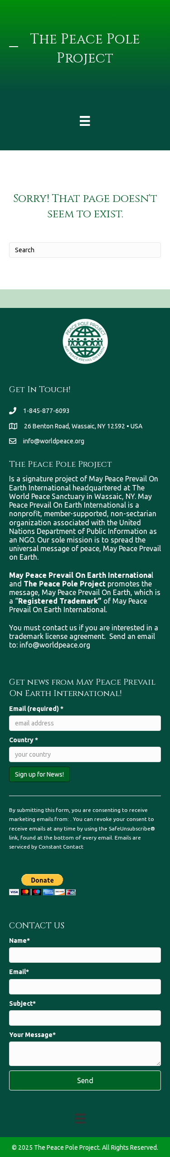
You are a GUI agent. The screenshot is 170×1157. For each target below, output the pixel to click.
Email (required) (36, 708)
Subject (21, 1003)
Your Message (31, 1034)
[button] (85, 1080)
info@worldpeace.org (53, 441)
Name (18, 940)
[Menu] (84, 120)
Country (23, 740)
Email (17, 971)
